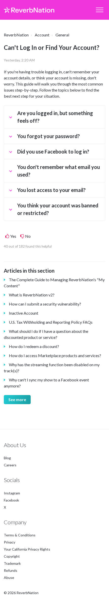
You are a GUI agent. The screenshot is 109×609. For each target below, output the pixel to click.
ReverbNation (16, 34)
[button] (99, 10)
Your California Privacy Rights (27, 549)
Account (42, 34)
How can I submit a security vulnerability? (45, 303)
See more (17, 399)
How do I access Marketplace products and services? (55, 355)
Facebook (11, 500)
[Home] (29, 10)
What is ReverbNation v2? (32, 294)
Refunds (10, 570)
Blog (7, 458)
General (62, 34)
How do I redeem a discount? (34, 346)
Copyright (12, 556)
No (28, 236)
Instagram (12, 493)
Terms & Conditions (19, 535)
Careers (10, 465)
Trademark (12, 563)
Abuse (9, 577)
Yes (13, 236)
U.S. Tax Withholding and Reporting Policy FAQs (51, 322)
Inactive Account (23, 313)
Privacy (9, 542)
